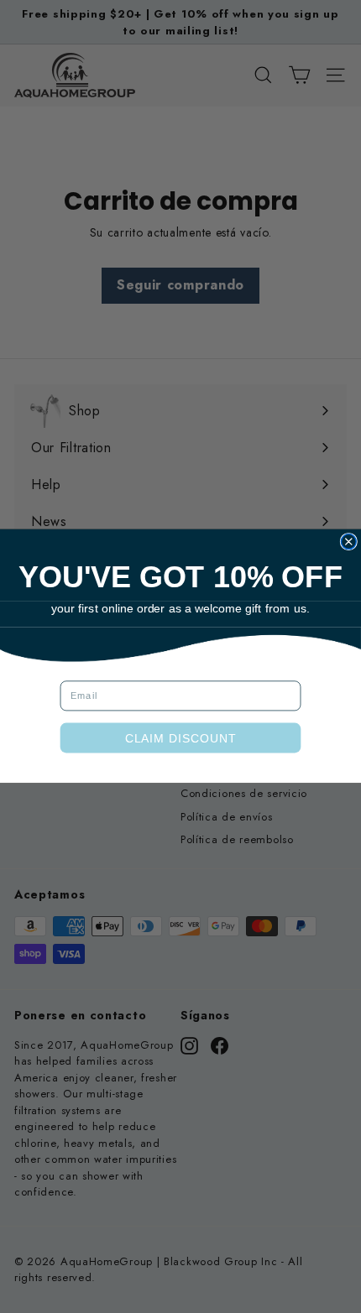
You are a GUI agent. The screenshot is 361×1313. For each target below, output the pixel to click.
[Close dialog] (348, 542)
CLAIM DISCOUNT (180, 738)
